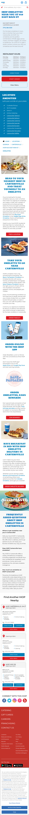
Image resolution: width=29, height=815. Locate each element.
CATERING (6, 710)
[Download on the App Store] (10, 337)
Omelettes (7, 151)
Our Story (18, 734)
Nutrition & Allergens (21, 753)
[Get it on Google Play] (18, 337)
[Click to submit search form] (27, 7)
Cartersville (17, 144)
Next (27, 500)
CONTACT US (7, 728)
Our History (19, 737)
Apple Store (6, 365)
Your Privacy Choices (14, 803)
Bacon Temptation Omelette (12, 277)
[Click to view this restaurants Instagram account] (14, 700)
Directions (14, 73)
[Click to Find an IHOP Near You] (2, 7)
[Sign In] (22, 2)
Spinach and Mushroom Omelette (14, 475)
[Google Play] (6, 765)
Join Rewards (14, 417)
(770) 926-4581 (9, 681)
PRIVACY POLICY (22, 798)
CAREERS (5, 719)
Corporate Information (7, 743)
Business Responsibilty (22, 750)
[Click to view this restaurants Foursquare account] (20, 700)
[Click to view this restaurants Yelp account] (25, 700)
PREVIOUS (2, 500)
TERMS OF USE (7, 779)
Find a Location (14, 234)
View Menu (14, 85)
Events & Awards (20, 746)
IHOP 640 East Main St (11, 147)
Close (14, 812)
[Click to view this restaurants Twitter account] (9, 700)
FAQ (17, 741)
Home (7, 141)
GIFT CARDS (7, 715)
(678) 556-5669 (9, 651)
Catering (19, 625)
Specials (3, 741)
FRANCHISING (8, 723)
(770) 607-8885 (9, 622)
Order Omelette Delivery (14, 486)
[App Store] (18, 765)
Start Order (14, 79)
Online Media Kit (5, 748)
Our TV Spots (19, 743)
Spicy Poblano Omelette (11, 284)
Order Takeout (14, 318)
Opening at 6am (11, 608)
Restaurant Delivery (6, 737)
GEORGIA (6, 144)
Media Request (5, 746)
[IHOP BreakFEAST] (14, 500)
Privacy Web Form (20, 748)
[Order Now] (25, 2)
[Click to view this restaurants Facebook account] (4, 700)
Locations (16, 141)
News (17, 739)
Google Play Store (19, 365)
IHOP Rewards (5, 739)
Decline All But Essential (14, 807)
